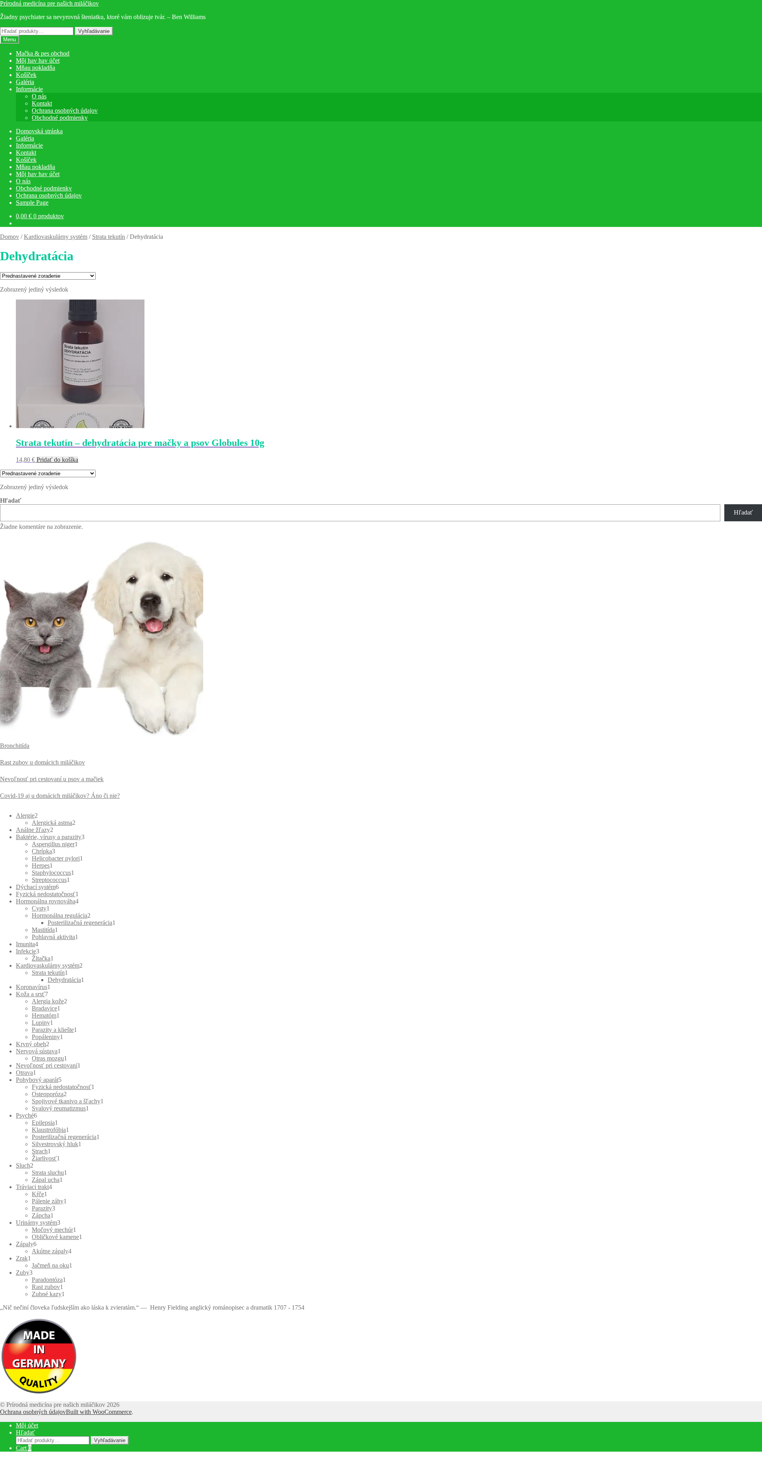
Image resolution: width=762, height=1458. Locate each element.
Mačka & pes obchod (42, 53)
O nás (39, 96)
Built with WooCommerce (99, 1411)
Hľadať (10, 500)
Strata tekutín (108, 236)
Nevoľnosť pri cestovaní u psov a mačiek (52, 779)
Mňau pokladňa (35, 67)
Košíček (26, 74)
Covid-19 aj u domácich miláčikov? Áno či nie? (60, 795)
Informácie (29, 89)
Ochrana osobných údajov (65, 110)
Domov (9, 236)
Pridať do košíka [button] (57, 459)
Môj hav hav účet (38, 60)
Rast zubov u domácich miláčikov (42, 762)
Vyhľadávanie (94, 31)
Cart (23, 1448)
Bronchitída (14, 745)
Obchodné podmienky (60, 117)
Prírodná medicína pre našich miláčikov (49, 3)
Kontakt (42, 103)
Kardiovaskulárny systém (55, 236)
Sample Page (32, 202)
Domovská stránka (39, 131)
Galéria (25, 82)
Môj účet (27, 1425)
